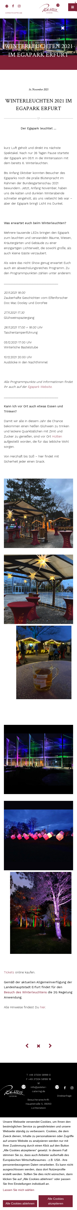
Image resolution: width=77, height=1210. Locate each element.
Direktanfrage (13, 13)
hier (42, 1007)
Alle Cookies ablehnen (20, 1203)
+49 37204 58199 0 (40, 1074)
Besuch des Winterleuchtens (25, 992)
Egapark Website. (39, 387)
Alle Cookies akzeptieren (56, 1201)
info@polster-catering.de (39, 1089)
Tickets (9, 972)
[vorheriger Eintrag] (27, 1046)
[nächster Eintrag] (50, 1046)
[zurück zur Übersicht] (63, 28)
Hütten (57, 436)
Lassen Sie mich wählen (18, 1190)
